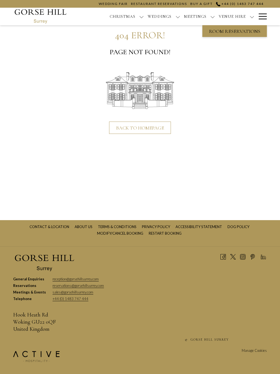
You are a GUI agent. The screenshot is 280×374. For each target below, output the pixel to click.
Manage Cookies (254, 350)
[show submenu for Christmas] (141, 16)
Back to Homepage (140, 128)
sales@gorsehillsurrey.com (72, 292)
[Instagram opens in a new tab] (243, 256)
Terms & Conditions (118, 227)
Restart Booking (165, 233)
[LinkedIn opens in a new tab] (263, 256)
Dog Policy (239, 227)
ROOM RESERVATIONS (234, 31)
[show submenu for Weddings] (177, 16)
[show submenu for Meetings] (212, 16)
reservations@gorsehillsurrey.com (78, 285)
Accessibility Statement (199, 227)
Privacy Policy (156, 227)
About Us (84, 227)
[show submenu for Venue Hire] (252, 16)
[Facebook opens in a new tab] (223, 256)
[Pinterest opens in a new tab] (252, 256)
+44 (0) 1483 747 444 (242, 4)
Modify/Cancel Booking (120, 233)
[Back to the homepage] (40, 16)
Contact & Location (50, 227)
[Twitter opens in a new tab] (233, 256)
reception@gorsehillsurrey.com (75, 279)
